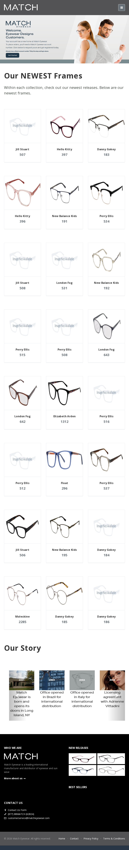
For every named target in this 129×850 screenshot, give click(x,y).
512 (23, 488)
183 (107, 154)
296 (65, 488)
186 (107, 622)
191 (65, 221)
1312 (64, 421)
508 (23, 288)
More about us (13, 778)
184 (107, 555)
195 (65, 555)
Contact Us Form (17, 810)
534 (107, 221)
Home (61, 838)
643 (107, 355)
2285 (22, 622)
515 (23, 355)
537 (107, 488)
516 (107, 421)
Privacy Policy (90, 838)
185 (65, 622)
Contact (74, 838)
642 (23, 421)
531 (65, 288)
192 (107, 288)
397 (65, 154)
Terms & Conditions (114, 838)
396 (23, 221)
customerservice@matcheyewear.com (29, 818)
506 (23, 555)
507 (23, 154)
